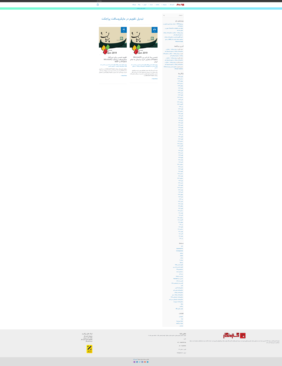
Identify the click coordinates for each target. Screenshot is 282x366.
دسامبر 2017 (180, 174)
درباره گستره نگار (89, 341)
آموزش (145, 5)
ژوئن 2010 (181, 236)
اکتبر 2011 (181, 215)
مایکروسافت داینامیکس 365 (177, 297)
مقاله (182, 304)
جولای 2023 (180, 86)
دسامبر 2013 (180, 187)
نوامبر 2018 (180, 160)
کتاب (182, 285)
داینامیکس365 (179, 269)
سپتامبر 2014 (180, 178)
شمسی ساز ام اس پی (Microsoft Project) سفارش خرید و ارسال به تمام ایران (144, 59)
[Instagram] (134, 362)
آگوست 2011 (180, 220)
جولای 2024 (180, 81)
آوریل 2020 (180, 137)
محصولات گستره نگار (88, 336)
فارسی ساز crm (179, 281)
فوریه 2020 (180, 139)
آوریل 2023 (180, 90)
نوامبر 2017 (180, 176)
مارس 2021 (180, 125)
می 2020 (181, 134)
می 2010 (181, 238)
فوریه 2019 (180, 155)
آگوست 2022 (180, 104)
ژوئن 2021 (181, 120)
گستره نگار (172, 5)
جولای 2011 (180, 222)
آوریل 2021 (180, 123)
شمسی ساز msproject (178, 278)
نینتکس (181, 306)
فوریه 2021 (180, 127)
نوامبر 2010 (180, 231)
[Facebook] (142, 362)
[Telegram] (147, 362)
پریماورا (181, 262)
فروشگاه (134, 5)
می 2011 (181, 224)
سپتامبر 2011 (180, 218)
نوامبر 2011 (181, 213)
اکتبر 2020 (181, 132)
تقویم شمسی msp (179, 265)
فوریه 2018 (180, 169)
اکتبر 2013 (181, 192)
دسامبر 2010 (180, 229)
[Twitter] (140, 362)
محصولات (165, 5)
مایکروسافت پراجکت (178, 292)
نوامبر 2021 (180, 113)
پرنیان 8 (181, 260)
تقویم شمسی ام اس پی (178, 267)
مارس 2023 (180, 93)
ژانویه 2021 (180, 130)
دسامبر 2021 (180, 111)
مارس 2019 (180, 153)
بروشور (181, 253)
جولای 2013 (180, 194)
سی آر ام (181, 274)
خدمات (151, 5)
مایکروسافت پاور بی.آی (178, 290)
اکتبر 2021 (181, 116)
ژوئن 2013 (180, 197)
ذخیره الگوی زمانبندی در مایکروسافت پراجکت (173, 37)
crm (182, 246)
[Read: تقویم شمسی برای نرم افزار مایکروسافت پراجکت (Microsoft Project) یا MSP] (113, 41)
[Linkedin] (137, 362)
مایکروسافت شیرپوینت (178, 302)
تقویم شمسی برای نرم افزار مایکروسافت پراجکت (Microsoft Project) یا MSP (115, 59)
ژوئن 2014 (181, 181)
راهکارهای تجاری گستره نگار (86, 339)
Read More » (155, 79)
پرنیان (181, 258)
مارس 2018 (180, 167)
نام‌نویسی (181, 316)
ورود (182, 319)
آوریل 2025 (180, 76)
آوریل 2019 (180, 150)
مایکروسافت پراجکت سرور (177, 295)
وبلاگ (139, 5)
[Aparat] (145, 362)
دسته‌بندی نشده (179, 272)
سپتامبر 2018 (180, 164)
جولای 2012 (180, 206)
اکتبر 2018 (181, 162)
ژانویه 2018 (180, 171)
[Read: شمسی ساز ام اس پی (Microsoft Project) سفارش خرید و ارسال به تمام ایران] (144, 41)
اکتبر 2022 (180, 100)
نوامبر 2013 (180, 190)
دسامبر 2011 (180, 211)
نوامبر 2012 (180, 204)
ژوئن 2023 (180, 88)
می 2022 (181, 107)
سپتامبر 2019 (180, 144)
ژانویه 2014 (180, 185)
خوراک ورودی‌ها (179, 321)
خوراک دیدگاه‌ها (179, 323)
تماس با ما (183, 334)
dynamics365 (179, 248)
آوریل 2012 (180, 208)
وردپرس (181, 326)
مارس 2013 (180, 201)
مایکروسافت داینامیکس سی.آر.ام (176, 299)
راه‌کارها (157, 5)
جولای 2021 (180, 118)
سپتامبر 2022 (180, 102)
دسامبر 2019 (180, 141)
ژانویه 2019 (180, 157)
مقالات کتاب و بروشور (87, 338)
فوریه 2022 (180, 109)
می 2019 (181, 148)
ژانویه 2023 (180, 95)
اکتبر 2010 (181, 234)
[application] (169, 4)
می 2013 (181, 199)
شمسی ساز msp (179, 276)
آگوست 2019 (180, 146)
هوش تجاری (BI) (179, 309)
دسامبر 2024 (180, 79)
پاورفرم (181, 255)
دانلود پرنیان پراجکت (141, 8)
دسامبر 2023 (180, 83)
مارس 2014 (180, 183)
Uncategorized (179, 251)
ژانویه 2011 (181, 227)
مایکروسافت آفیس (179, 288)
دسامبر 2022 (180, 97)
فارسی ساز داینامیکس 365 (177, 283)
